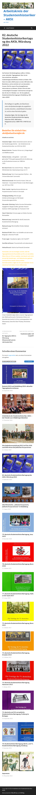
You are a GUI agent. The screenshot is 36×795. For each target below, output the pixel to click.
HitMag (22, 793)
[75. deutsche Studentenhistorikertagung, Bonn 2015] (18, 611)
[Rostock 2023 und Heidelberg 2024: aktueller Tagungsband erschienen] (18, 374)
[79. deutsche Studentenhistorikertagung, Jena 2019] (18, 522)
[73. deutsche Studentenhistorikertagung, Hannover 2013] (18, 670)
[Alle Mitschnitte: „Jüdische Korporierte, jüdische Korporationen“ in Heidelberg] (18, 492)
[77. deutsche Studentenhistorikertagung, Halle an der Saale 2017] (18, 581)
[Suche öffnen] (31, 28)
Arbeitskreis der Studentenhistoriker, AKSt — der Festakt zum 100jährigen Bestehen (17, 417)
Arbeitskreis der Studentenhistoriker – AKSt (19, 15)
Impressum (5, 773)
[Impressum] (18, 761)
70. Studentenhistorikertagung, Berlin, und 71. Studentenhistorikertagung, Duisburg (17, 745)
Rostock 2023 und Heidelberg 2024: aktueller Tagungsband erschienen (17, 387)
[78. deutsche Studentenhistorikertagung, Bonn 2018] (18, 552)
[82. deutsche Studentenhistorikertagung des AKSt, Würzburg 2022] (18, 463)
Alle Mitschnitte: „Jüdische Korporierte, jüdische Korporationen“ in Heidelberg (15, 506)
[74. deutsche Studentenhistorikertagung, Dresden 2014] (18, 641)
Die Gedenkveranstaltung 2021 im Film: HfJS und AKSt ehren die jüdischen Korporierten (17, 446)
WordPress (14, 793)
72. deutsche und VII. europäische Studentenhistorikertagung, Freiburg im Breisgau (15, 714)
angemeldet (11, 355)
